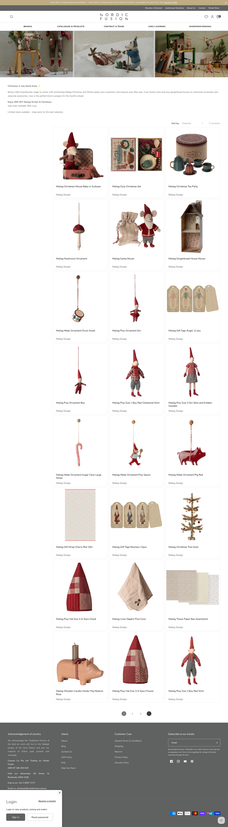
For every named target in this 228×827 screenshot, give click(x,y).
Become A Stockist (153, 8)
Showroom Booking (200, 26)
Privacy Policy (121, 757)
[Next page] (149, 713)
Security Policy (122, 762)
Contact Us (66, 751)
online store (170, 2)
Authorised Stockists (174, 8)
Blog (63, 746)
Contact (202, 8)
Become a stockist (47, 801)
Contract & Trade (114, 26)
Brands (28, 26)
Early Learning (157, 26)
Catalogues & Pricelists (71, 26)
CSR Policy (66, 757)
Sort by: (175, 123)
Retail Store (214, 8)
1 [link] (124, 713)
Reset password (39, 817)
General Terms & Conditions (128, 740)
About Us (191, 8)
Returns (118, 751)
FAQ (63, 762)
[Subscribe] (216, 742)
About (64, 740)
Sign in (15, 817)
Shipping (119, 746)
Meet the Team (68, 768)
